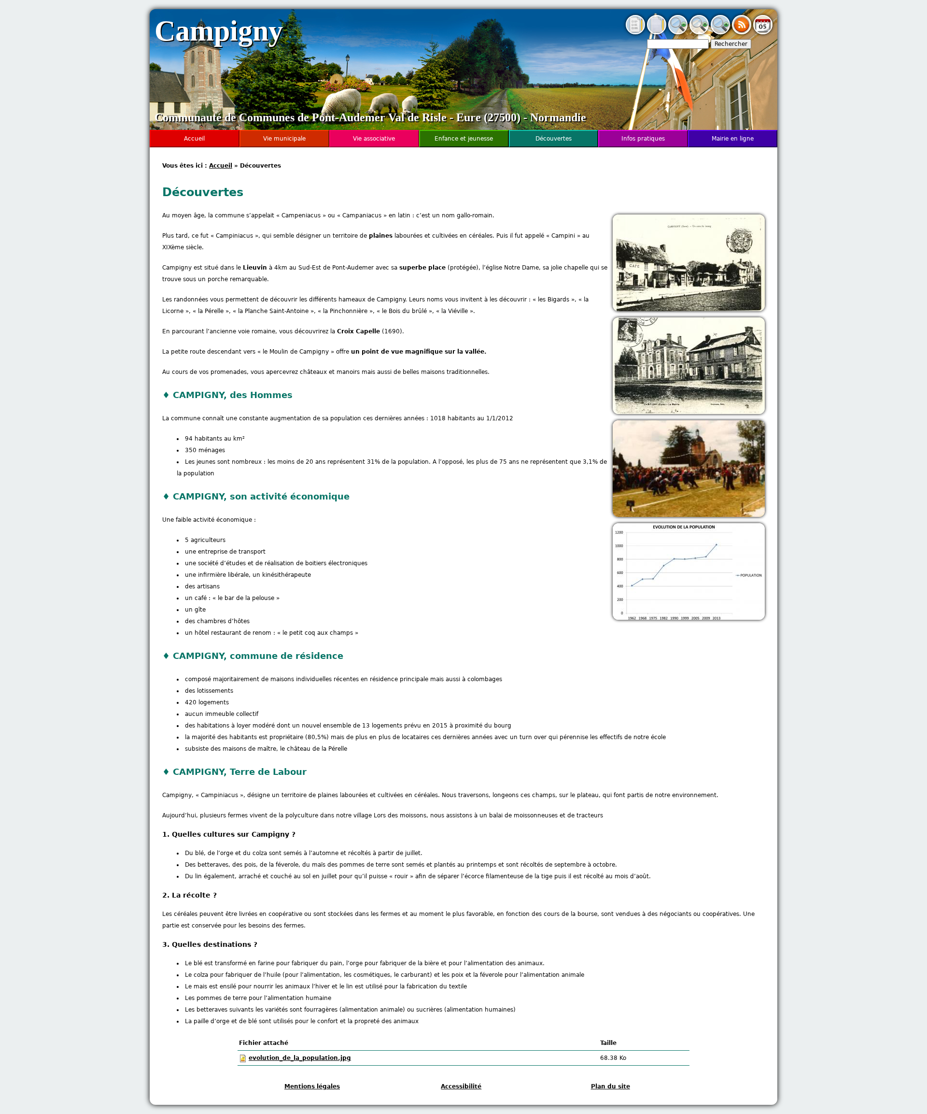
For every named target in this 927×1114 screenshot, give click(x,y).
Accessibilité (461, 1086)
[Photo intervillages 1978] (689, 515)
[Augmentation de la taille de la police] (720, 32)
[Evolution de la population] (689, 617)
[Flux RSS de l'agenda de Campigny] (741, 32)
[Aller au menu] (635, 32)
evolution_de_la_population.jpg (300, 1058)
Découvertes (553, 138)
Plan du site (610, 1086)
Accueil (220, 165)
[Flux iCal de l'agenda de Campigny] (762, 32)
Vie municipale (284, 138)
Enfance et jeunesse (464, 138)
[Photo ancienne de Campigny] (689, 309)
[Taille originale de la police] (699, 32)
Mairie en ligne (733, 138)
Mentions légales (312, 1086)
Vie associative (374, 138)
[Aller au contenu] (656, 32)
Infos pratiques (643, 138)
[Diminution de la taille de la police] (678, 32)
